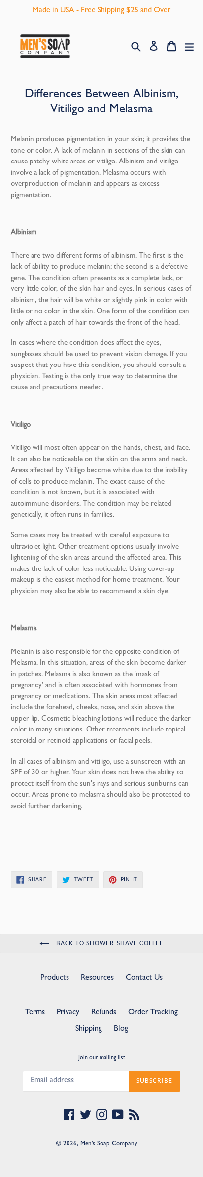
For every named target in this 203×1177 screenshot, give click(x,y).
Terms (35, 1012)
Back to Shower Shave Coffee (109, 943)
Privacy (68, 1012)
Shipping (88, 1029)
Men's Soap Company (108, 1144)
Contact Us (144, 978)
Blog (121, 1029)
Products (54, 978)
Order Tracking (153, 1012)
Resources (97, 978)
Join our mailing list (101, 1058)
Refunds (103, 1012)
